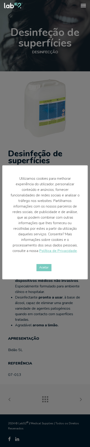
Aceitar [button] (44, 267)
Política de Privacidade (58, 251)
